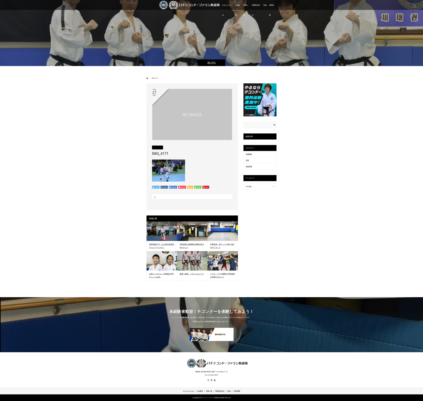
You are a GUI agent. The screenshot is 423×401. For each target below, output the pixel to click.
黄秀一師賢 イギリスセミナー (192, 274)
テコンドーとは (226, 7)
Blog (265, 5)
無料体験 (271, 7)
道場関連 (249, 154)
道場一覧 (246, 7)
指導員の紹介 (256, 7)
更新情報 (249, 166)
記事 (247, 160)
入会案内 (237, 7)
